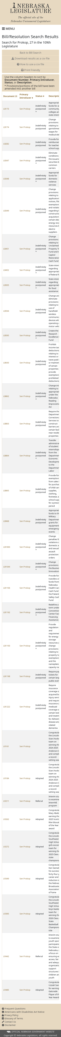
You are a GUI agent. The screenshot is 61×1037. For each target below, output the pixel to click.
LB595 (6, 335)
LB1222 (6, 706)
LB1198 (6, 676)
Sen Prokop (25, 108)
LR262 (6, 819)
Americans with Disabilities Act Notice (24, 1011)
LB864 (6, 455)
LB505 (6, 285)
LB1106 (6, 587)
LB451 (6, 248)
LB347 (6, 160)
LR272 (6, 846)
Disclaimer (10, 1025)
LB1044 (6, 566)
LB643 (6, 362)
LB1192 (6, 612)
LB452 (6, 270)
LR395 (6, 913)
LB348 (6, 178)
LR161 (6, 746)
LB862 (6, 396)
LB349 (6, 210)
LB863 (6, 423)
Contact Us (10, 1021)
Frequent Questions (14, 1008)
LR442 (6, 956)
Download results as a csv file (32, 58)
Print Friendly (32, 70)
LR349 (6, 878)
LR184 (6, 778)
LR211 (6, 801)
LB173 (6, 108)
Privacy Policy (11, 1015)
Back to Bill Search (30, 52)
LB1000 (6, 547)
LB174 (6, 127)
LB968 (6, 521)
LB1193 (6, 645)
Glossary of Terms (13, 1018)
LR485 (6, 989)
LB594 (6, 311)
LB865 (6, 490)
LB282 (6, 143)
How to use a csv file (31, 64)
